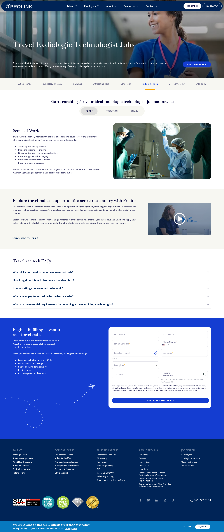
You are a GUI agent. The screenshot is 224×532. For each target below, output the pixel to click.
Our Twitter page (148, 500)
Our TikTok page (173, 500)
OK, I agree (203, 527)
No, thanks (188, 527)
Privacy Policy (153, 386)
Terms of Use (141, 386)
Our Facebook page (140, 500)
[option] (112, 151)
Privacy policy (71, 529)
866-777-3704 (202, 500)
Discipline (119, 365)
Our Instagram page (165, 500)
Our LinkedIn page (157, 500)
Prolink (19, 6)
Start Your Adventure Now (160, 400)
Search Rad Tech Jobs (197, 64)
